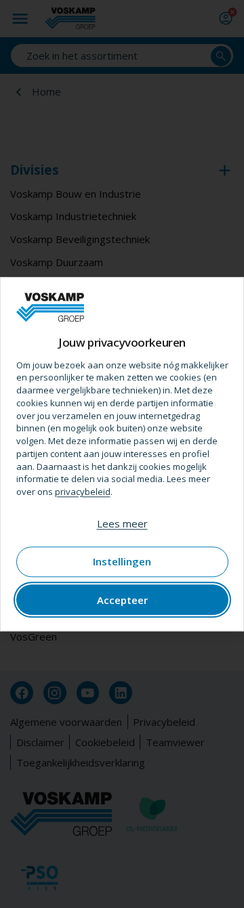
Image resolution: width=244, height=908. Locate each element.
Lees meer (122, 523)
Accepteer (122, 600)
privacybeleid (82, 491)
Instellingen (122, 562)
